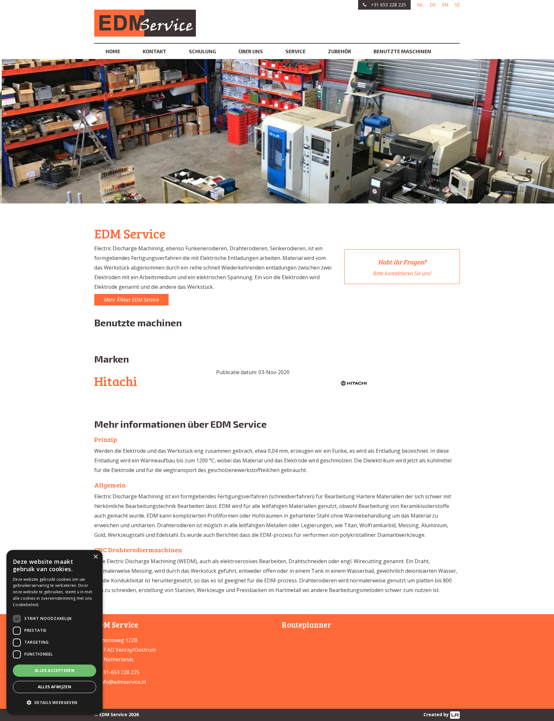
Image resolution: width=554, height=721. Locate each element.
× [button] (95, 556)
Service (295, 51)
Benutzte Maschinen (402, 51)
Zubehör (339, 51)
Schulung (202, 51)
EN (445, 5)
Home (112, 51)
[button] (54, 702)
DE (433, 5)
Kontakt (154, 51)
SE (457, 5)
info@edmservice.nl (122, 681)
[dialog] (54, 632)
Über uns (251, 51)
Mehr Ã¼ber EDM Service (131, 299)
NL (420, 5)
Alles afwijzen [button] (54, 687)
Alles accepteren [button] (54, 670)
